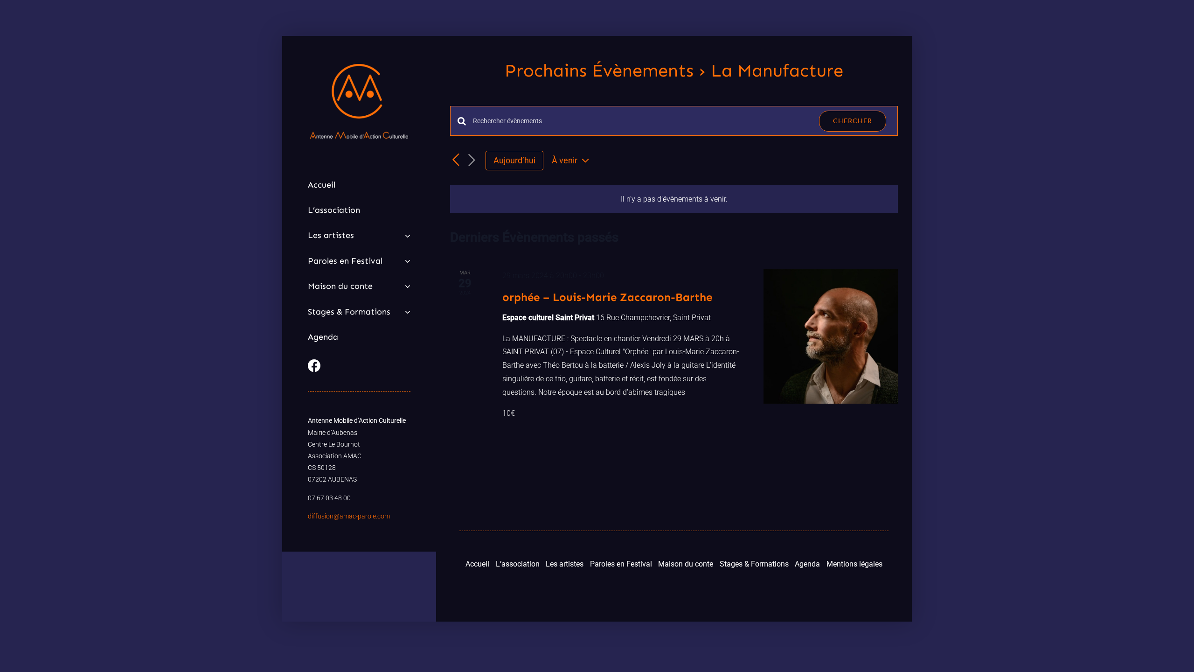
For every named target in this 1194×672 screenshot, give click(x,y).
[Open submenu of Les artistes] (405, 235)
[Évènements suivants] (471, 161)
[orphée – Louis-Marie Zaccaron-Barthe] (831, 336)
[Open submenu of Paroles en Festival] (405, 261)
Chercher (852, 121)
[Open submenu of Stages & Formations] (405, 312)
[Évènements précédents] (455, 160)
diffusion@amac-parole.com (349, 516)
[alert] (674, 199)
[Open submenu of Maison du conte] (405, 286)
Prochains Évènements (599, 70)
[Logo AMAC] (359, 67)
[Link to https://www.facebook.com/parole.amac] (357, 365)
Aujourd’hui (514, 160)
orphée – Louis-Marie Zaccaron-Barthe (607, 297)
